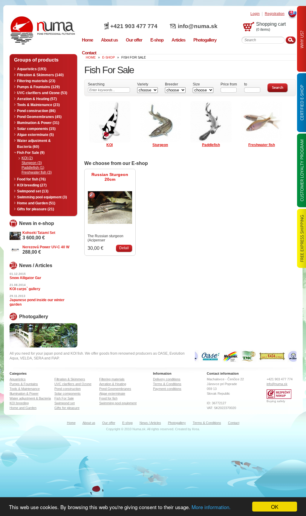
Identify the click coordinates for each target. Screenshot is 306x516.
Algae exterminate (112, 393)
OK (274, 506)
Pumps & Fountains (24, 384)
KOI (109, 145)
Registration (274, 14)
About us (88, 423)
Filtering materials (112, 379)
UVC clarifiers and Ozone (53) (42, 93)
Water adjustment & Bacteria (30, 398)
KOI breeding (19, 403)
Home (71, 423)
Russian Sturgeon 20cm (109, 177)
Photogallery (177, 423)
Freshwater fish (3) (37, 172)
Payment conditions (167, 389)
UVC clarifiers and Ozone (72, 384)
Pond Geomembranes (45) (39, 117)
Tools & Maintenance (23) (38, 105)
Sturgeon (160, 145)
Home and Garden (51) (36, 203)
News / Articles (150, 423)
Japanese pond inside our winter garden (37, 302)
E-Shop (108, 57)
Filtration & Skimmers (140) (40, 75)
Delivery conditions (166, 379)
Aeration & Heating (112, 384)
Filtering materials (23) (36, 81)
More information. (211, 507)
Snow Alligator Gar (25, 278)
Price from (229, 84)
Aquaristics (18, 379)
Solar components (67, 393)
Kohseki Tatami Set (38, 233)
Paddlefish (211, 145)
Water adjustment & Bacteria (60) (34, 144)
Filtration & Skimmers (69, 379)
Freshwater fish (261, 145)
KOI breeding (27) (32, 185)
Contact (233, 423)
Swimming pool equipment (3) (42, 197)
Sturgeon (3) (32, 163)
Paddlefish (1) (33, 168)
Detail (124, 248)
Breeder (171, 84)
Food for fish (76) (31, 179)
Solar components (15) (36, 129)
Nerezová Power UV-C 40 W (45, 247)
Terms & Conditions (167, 384)
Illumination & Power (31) (38, 123)
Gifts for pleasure (66, 408)
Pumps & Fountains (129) (38, 87)
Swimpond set (64, 403)
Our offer (108, 423)
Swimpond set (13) (32, 191)
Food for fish (108, 398)
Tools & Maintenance (25, 389)
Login (255, 14)
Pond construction (67, 389)
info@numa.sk (198, 26)
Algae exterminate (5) (35, 135)
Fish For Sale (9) (31, 153)
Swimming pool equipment (118, 403)
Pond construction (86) (36, 111)
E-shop (127, 423)
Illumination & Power (24, 393)
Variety (142, 84)
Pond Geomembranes (115, 389)
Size (196, 84)
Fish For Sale (64, 398)
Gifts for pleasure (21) (35, 209)
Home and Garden (23, 408)
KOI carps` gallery (25, 289)
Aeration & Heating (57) (37, 99)
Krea (195, 429)
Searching (96, 84)
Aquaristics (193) (31, 69)
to (245, 84)
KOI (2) (27, 158)
